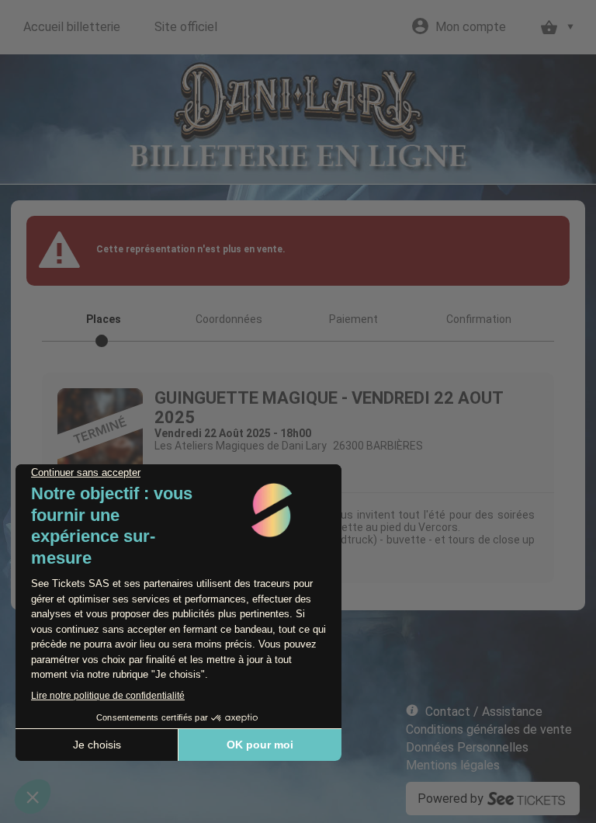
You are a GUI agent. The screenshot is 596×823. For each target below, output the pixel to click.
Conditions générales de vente (489, 729)
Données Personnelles (467, 747)
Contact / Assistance (483, 711)
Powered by (450, 798)
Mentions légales (453, 765)
